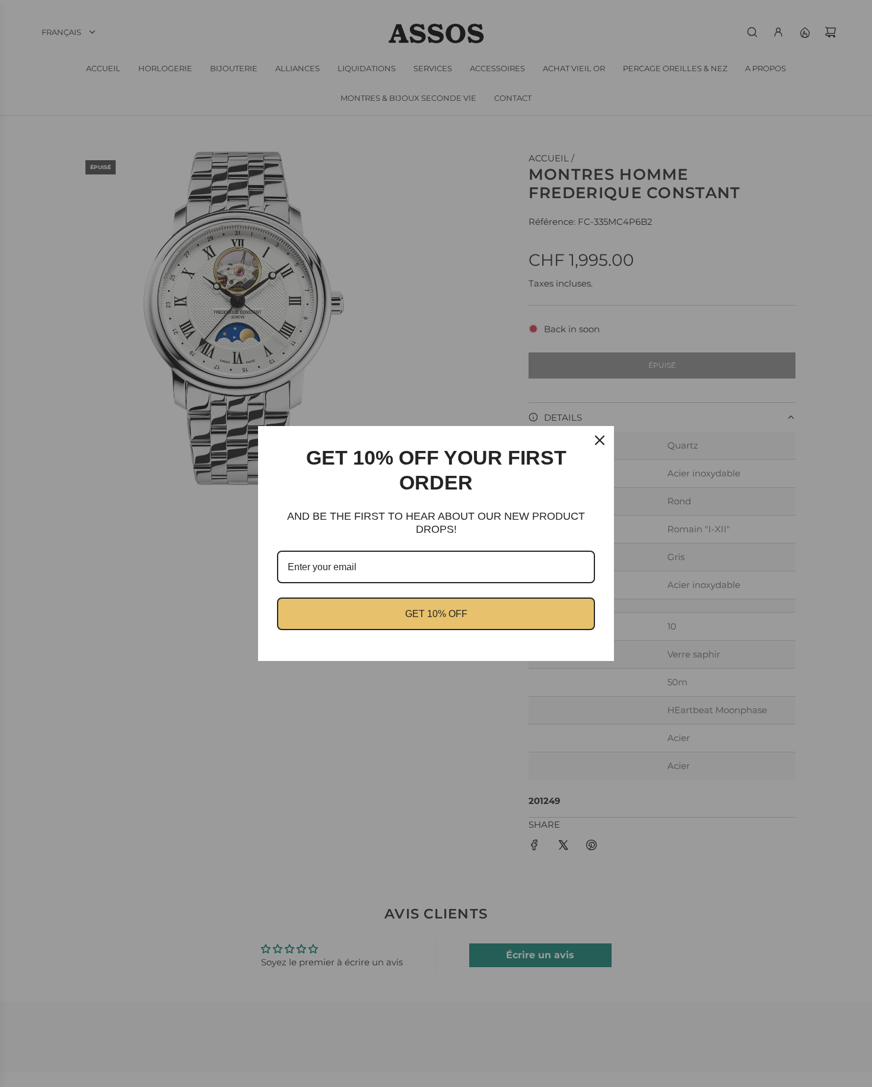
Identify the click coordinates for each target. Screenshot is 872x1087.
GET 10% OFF (436, 614)
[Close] (599, 440)
